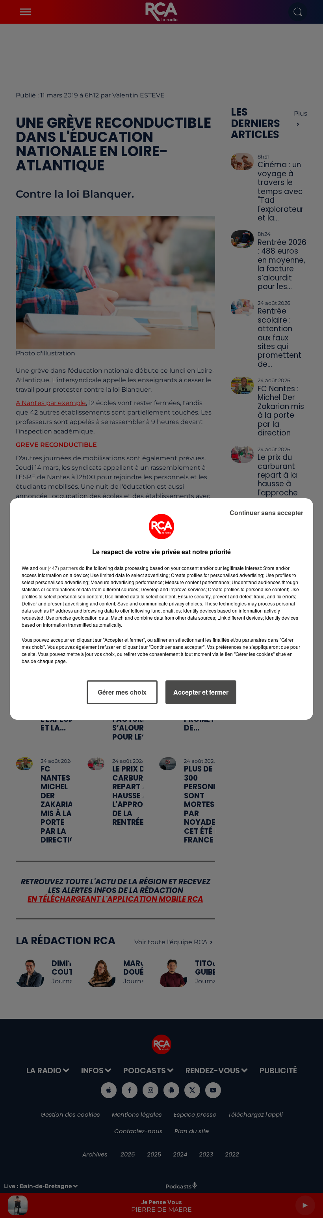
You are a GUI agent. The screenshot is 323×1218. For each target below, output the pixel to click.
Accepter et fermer (200, 692)
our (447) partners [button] (58, 567)
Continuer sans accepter (266, 512)
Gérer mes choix (122, 692)
